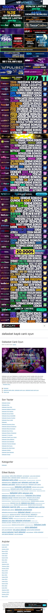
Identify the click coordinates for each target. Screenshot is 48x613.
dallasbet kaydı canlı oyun (32, 390)
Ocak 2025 (4, 555)
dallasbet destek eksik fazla (36, 489)
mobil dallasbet (29, 532)
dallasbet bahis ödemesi (22, 480)
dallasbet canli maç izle (29, 482)
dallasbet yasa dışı (34, 520)
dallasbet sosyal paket (5, 514)
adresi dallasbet (5, 476)
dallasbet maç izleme (28, 503)
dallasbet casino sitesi (16, 489)
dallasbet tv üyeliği (40, 516)
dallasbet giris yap (20, 495)
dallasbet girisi (27, 493)
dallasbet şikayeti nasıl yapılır (19, 527)
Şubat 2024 (5, 577)
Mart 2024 (4, 575)
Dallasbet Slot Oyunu (7, 446)
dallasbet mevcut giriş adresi (40, 503)
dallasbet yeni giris (16, 522)
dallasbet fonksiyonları (5, 493)
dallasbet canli (16, 482)
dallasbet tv (34, 514)
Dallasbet (6, 388)
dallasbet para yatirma (36, 507)
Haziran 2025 (5, 549)
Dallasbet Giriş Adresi (33, 495)
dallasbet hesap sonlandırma (6, 501)
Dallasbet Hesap (6, 454)
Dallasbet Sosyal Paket (7, 413)
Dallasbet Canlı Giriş (7, 407)
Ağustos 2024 (5, 564)
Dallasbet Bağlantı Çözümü (8, 409)
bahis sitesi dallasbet (16, 476)
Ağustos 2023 (5, 590)
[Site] (24, 83)
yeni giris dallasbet (18, 534)
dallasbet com (28, 489)
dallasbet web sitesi (8, 520)
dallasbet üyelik (40, 525)
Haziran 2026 (5, 545)
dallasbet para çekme (8, 510)
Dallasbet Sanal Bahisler (8, 441)
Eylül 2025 (4, 547)
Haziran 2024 (5, 568)
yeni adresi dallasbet (8, 534)
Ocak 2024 (4, 579)
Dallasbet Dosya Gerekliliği (8, 415)
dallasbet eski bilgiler (32, 490)
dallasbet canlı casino (34, 484)
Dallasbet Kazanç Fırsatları (8, 418)
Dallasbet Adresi (6, 403)
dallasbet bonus (6, 482)
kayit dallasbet (20, 532)
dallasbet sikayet (24, 512)
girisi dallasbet (31, 527)
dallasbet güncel (7, 497)
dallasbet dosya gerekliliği (6, 490)
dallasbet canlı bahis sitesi (22, 484)
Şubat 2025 (5, 553)
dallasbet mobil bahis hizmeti (20, 504)
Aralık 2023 (5, 581)
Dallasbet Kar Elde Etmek (8, 448)
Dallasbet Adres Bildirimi (8, 439)
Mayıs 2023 (5, 596)
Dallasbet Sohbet (6, 450)
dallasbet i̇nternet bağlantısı (25, 501)
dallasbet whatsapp (23, 520)
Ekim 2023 (4, 585)
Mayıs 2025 (5, 551)
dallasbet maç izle (15, 503)
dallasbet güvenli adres (24, 499)
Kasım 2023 (5, 583)
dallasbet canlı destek (23, 487)
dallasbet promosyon (23, 510)
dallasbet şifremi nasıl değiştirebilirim (8, 527)
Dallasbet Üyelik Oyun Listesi (9, 437)
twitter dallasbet (38, 532)
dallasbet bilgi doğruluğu (31, 480)
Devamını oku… (7, 384)
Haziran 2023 (5, 594)
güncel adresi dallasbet (33, 530)
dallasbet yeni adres (6, 522)
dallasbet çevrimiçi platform (18, 524)
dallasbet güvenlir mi (33, 499)
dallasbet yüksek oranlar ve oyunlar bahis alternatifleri (29, 522)
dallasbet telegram (25, 514)
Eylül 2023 (4, 588)
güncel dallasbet (8, 532)
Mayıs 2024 (5, 570)
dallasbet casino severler (6, 489)
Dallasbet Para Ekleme (7, 411)
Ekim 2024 (4, 560)
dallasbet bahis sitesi (9, 390)
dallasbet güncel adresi (33, 497)
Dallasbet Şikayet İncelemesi (9, 426)
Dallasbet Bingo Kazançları (8, 428)
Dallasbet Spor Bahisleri (8, 452)
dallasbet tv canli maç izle (21, 516)
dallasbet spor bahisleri (15, 514)
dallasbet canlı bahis (8, 484)
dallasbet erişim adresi (25, 490)
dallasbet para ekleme (24, 507)
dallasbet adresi (15, 477)
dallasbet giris (16, 493)
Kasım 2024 (5, 557)
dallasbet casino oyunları (38, 487)
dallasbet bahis (24, 477)
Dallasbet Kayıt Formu (7, 431)
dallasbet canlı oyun (20, 390)
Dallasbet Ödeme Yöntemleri (9, 433)
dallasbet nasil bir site (11, 507)
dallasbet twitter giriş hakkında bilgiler (20, 518)
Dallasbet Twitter (7, 518)
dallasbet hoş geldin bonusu (16, 501)
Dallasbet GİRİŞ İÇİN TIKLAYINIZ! (24, 49)
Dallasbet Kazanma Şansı (8, 424)
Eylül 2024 (4, 562)
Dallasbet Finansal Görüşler (9, 443)
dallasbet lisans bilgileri (6, 503)
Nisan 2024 (5, 572)
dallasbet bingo (38, 480)
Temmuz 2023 (5, 592)
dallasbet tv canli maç (8, 516)
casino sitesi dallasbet (35, 476)
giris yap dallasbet (7, 530)
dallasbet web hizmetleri (30, 518)
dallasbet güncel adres (19, 497)
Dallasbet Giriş (5, 405)
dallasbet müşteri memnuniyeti (35, 504)
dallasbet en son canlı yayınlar (16, 490)
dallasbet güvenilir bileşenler (15, 499)
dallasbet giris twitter (9, 495)
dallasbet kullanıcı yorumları (37, 501)
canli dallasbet (25, 476)
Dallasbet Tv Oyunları (7, 435)
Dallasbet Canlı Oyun (12, 341)
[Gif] (24, 136)
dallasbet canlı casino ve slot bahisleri (8, 487)
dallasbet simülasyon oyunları (36, 512)
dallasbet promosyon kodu (9, 512)
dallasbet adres (6, 477)
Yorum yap (6, 392)
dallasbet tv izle (32, 516)
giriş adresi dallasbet (19, 530)
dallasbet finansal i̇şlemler (41, 490)
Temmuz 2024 (5, 566)
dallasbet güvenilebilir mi (6, 499)
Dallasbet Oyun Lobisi (7, 420)
